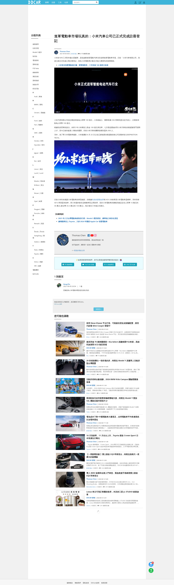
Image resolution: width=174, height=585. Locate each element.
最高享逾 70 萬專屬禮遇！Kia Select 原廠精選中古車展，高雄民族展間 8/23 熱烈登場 (112, 343)
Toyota (88, 449)
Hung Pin (66, 284)
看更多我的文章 (79, 250)
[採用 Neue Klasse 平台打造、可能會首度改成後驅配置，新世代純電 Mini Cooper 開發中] (70, 330)
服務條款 (70, 583)
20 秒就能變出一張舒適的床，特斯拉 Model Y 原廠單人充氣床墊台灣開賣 (113, 362)
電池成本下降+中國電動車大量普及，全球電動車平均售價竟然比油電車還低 (112, 418)
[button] (140, 2)
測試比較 (36, 76)
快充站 (35, 56)
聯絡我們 (78, 583)
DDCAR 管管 (90, 348)
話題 (53, 2)
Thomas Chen (65, 51)
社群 (66, 2)
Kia (87, 356)
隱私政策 (86, 583)
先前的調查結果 (98, 199)
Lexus (88, 505)
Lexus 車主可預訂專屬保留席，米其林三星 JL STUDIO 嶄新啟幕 (112, 493)
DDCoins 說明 (58, 304)
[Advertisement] (87, 19)
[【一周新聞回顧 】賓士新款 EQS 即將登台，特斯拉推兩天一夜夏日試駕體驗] (70, 461)
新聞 (47, 2)
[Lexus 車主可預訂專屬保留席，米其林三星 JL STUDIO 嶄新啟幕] (70, 498)
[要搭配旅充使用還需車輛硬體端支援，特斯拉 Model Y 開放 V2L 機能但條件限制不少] (70, 405)
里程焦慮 (36, 80)
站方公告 (36, 274)
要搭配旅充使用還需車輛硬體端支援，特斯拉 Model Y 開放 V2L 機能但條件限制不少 (111, 399)
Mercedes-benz (91, 487)
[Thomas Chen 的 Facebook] (89, 235)
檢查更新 (104, 583)
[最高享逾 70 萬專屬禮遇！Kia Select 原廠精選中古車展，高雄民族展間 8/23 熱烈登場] (70, 348)
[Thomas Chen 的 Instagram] (95, 235)
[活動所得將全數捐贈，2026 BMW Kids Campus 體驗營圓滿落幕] (70, 386)
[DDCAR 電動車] (34, 2)
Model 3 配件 (37, 52)
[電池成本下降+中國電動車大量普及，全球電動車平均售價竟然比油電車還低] (70, 423)
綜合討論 (36, 89)
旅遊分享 (36, 84)
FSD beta (36, 68)
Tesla (87, 374)
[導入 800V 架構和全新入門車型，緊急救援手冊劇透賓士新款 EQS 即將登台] (70, 480)
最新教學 (36, 44)
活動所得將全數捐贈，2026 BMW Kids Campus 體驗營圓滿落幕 (112, 380)
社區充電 (36, 48)
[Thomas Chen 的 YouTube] (92, 235)
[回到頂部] (151, 576)
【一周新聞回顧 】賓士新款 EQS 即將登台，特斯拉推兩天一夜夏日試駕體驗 (112, 455)
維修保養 (36, 72)
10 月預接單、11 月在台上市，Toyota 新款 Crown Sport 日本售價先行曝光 (112, 437)
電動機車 (36, 270)
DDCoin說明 (95, 583)
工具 (60, 2)
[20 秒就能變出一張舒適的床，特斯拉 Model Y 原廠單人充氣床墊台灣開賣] (70, 367)
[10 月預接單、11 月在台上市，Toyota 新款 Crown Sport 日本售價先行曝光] (70, 442)
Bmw (87, 337)
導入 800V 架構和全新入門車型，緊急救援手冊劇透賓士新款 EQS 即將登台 (112, 474)
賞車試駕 (36, 64)
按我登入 (98, 309)
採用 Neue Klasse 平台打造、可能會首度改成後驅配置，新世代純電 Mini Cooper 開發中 (112, 324)
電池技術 (36, 60)
